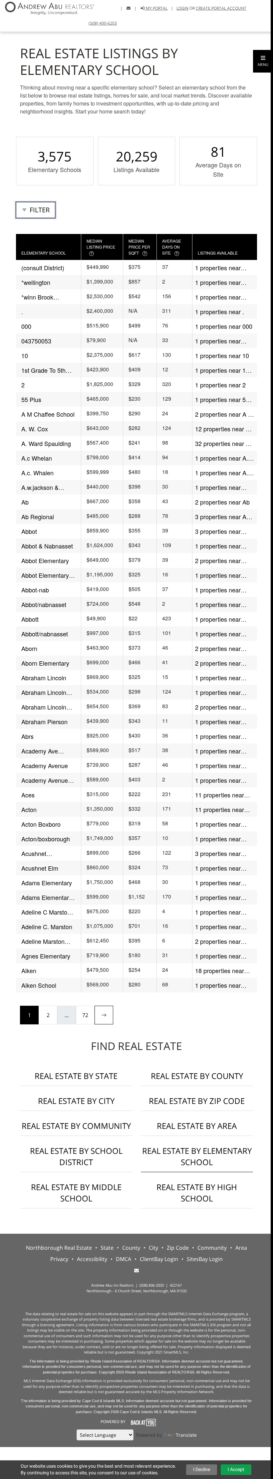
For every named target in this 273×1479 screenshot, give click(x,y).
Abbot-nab (35, 589)
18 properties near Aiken (219, 970)
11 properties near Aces (219, 794)
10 (24, 355)
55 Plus (31, 399)
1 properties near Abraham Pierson (218, 721)
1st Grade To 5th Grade (43, 370)
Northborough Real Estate (59, 1247)
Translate (186, 1435)
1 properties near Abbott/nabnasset (218, 633)
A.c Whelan (36, 458)
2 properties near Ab (222, 502)
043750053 (36, 340)
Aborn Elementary (45, 663)
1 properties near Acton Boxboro (218, 824)
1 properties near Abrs (218, 736)
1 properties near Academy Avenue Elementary (218, 780)
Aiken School (38, 985)
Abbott (30, 619)
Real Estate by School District (76, 1156)
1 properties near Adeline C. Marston (220, 926)
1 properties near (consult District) (218, 267)
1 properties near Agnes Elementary (219, 955)
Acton (29, 809)
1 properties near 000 (223, 326)
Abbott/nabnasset (44, 633)
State (107, 1247)
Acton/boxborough (45, 838)
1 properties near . (219, 311)
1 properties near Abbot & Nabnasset (221, 545)
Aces (28, 794)
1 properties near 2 (220, 384)
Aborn (29, 648)
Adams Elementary (46, 882)
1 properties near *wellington (218, 282)
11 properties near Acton (219, 809)
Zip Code (178, 1247)
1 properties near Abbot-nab (218, 589)
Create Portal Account (221, 8)
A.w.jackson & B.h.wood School (43, 487)
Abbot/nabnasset (43, 604)
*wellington (35, 282)
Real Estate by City (76, 1100)
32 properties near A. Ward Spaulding (223, 443)
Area (241, 1247)
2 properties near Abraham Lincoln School (218, 707)
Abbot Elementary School (45, 575)
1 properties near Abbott (218, 619)
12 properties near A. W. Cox (223, 428)
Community (212, 1247)
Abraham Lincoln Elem (43, 692)
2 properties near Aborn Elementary (219, 663)
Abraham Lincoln (43, 677)
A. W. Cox (34, 428)
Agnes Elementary (45, 955)
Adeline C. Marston (46, 926)
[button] (263, 61)
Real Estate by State (76, 1075)
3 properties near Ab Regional (222, 516)
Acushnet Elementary (36, 853)
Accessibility (92, 1259)
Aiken (28, 970)
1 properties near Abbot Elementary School (219, 575)
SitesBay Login (205, 1259)
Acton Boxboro (41, 824)
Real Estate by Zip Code (197, 1100)
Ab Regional (37, 516)
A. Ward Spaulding (46, 443)
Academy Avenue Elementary (44, 780)
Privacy (59, 1259)
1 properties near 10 (222, 355)
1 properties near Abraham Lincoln (218, 677)
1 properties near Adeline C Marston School (219, 912)
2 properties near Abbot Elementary (219, 560)
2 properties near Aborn (218, 648)
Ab (25, 502)
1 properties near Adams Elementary (220, 882)
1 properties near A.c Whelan (223, 458)
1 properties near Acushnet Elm (218, 868)
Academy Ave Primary (39, 750)
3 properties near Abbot (218, 531)
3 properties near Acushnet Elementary (223, 853)
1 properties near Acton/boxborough (219, 838)
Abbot (29, 531)
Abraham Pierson (44, 721)
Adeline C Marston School (46, 912)
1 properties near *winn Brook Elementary (218, 297)
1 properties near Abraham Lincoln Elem (218, 692)
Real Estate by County (197, 1075)
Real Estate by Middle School (76, 1192)
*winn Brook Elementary (37, 297)
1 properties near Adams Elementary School (220, 897)
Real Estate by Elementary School (197, 1156)
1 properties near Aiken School (218, 985)
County (131, 1247)
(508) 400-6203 (103, 23)
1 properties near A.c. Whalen (224, 472)
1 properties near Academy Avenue (218, 765)
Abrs (27, 736)
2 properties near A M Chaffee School (224, 414)
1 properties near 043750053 (218, 340)
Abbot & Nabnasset (47, 545)
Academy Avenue (44, 765)
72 (85, 1015)
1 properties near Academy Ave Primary (224, 750)
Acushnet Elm (39, 868)
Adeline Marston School (43, 941)
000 (26, 326)
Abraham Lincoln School (43, 707)
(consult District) (42, 267)
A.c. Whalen (37, 472)
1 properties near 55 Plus (222, 399)
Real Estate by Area (197, 1125)
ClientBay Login (159, 1259)
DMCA (123, 1259)
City (153, 1247)
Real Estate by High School (196, 1192)
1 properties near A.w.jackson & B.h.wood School (218, 487)
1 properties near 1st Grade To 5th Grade (222, 370)
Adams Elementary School (46, 897)
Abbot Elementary (45, 560)
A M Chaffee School (48, 414)
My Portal (156, 8)
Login (182, 8)
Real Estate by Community (76, 1125)
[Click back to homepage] (47, 7)
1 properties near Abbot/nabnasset (218, 604)
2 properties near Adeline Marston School (218, 941)
